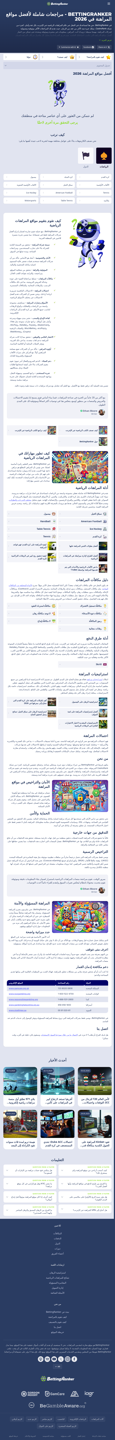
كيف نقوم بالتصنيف (57, 1322)
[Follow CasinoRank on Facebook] (74, 1359)
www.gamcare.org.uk (19, 988)
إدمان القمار (80, 1436)
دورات (57, 1248)
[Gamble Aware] (62, 1405)
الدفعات (57, 1238)
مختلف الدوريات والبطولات (20, 500)
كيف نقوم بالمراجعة (57, 1316)
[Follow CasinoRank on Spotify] (47, 1359)
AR (58, 1366)
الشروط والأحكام (30, 1436)
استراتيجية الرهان (57, 1272)
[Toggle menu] (109, 3)
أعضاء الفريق (57, 1253)
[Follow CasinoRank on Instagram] (67, 1359)
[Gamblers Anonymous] (74, 1394)
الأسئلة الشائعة (57, 1292)
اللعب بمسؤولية (65, 1436)
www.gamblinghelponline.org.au (24, 1005)
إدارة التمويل (57, 1287)
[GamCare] (54, 1394)
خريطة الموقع (56, 1332)
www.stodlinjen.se (17, 1010)
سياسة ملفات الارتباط (98, 1436)
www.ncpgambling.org (19, 994)
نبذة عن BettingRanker (56, 1311)
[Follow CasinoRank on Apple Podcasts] (40, 1359)
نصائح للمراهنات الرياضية (57, 1277)
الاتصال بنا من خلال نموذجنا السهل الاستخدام (59, 1035)
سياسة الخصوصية (47, 1436)
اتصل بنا (57, 1327)
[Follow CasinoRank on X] (60, 1359)
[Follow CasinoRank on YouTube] (53, 1359)
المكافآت (57, 1233)
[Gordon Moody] (30, 1394)
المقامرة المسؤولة (57, 1282)
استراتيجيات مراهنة (95, 679)
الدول (57, 1243)
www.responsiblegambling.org (23, 999)
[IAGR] (88, 1394)
